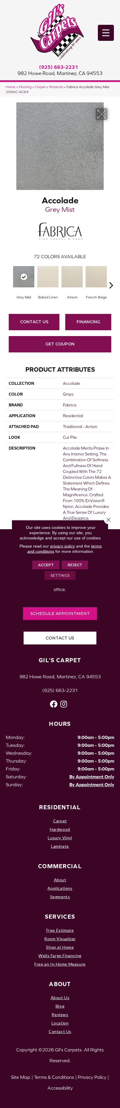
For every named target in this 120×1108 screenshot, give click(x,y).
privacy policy (62, 546)
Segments (60, 896)
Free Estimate (60, 930)
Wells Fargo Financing (59, 955)
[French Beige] (96, 277)
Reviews (60, 1014)
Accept (46, 565)
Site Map (20, 1077)
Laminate (60, 846)
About (60, 879)
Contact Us (34, 321)
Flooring (25, 87)
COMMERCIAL (60, 866)
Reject (75, 565)
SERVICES (60, 916)
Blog (60, 1006)
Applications (59, 888)
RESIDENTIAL (60, 807)
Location (60, 1022)
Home (10, 87)
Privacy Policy (92, 1077)
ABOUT (60, 984)
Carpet (40, 87)
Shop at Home (60, 947)
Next (111, 276)
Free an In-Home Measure (60, 964)
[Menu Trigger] (106, 33)
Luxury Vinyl (60, 837)
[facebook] (53, 704)
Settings (60, 575)
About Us (60, 997)
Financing (88, 321)
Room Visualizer (60, 938)
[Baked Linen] (48, 277)
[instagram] (63, 704)
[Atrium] (72, 277)
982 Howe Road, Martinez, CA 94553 (60, 73)
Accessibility (60, 1087)
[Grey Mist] (24, 277)
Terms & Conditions (54, 1077)
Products (56, 87)
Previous (8, 276)
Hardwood (60, 829)
